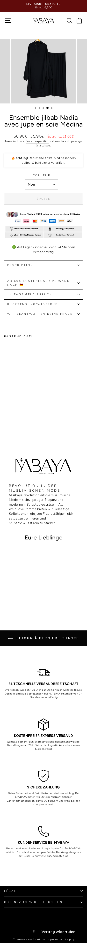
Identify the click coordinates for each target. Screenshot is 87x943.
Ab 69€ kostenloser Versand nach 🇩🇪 (38, 282)
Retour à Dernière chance (47, 638)
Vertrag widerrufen (58, 931)
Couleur (42, 175)
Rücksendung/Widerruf (33, 304)
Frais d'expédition (37, 141)
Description (20, 265)
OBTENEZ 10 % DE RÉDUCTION (33, 902)
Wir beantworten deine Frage (39, 314)
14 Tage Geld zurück (29, 294)
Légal (10, 891)
